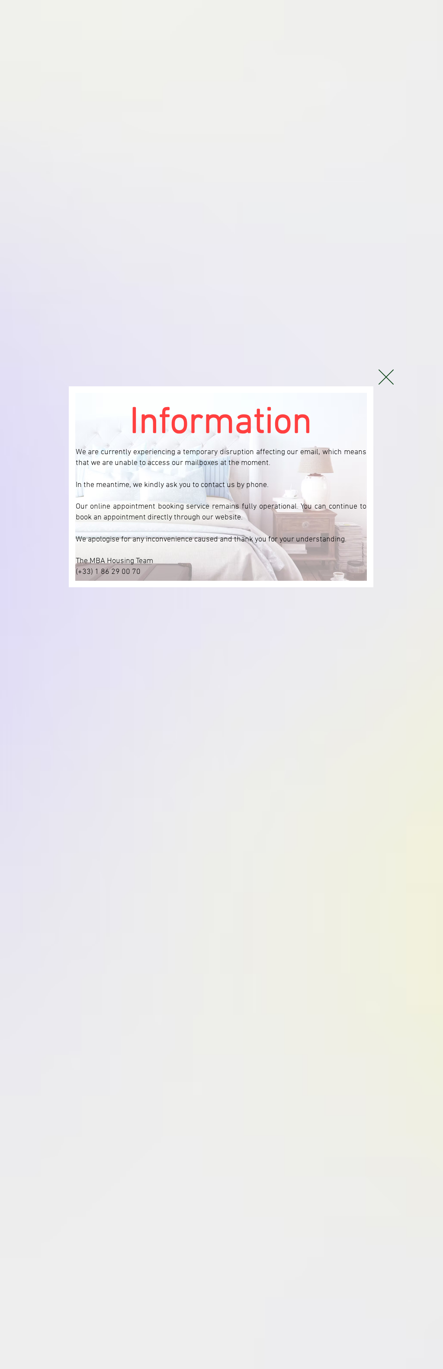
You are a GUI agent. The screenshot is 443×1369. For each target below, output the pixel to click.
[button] (386, 377)
